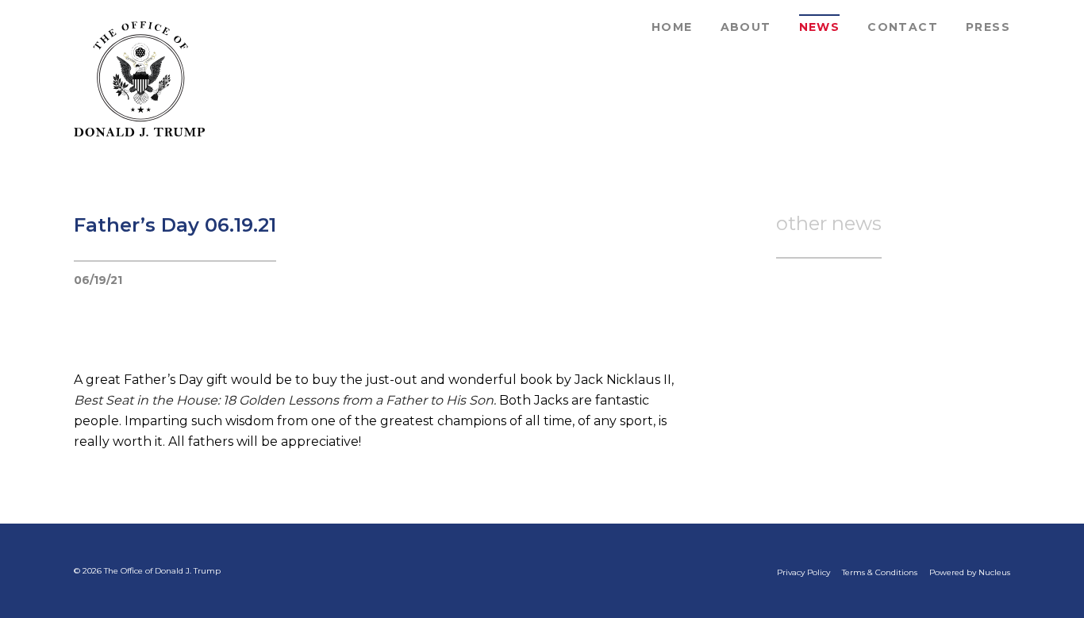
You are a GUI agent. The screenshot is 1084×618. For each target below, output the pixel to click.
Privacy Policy (803, 572)
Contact (902, 27)
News (819, 27)
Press (988, 27)
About (746, 27)
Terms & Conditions (879, 572)
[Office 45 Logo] (139, 79)
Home (672, 27)
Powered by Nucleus (969, 572)
